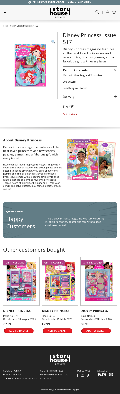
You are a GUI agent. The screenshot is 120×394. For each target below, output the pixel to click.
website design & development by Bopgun (60, 389)
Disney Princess (17, 311)
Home (5, 26)
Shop (12, 26)
